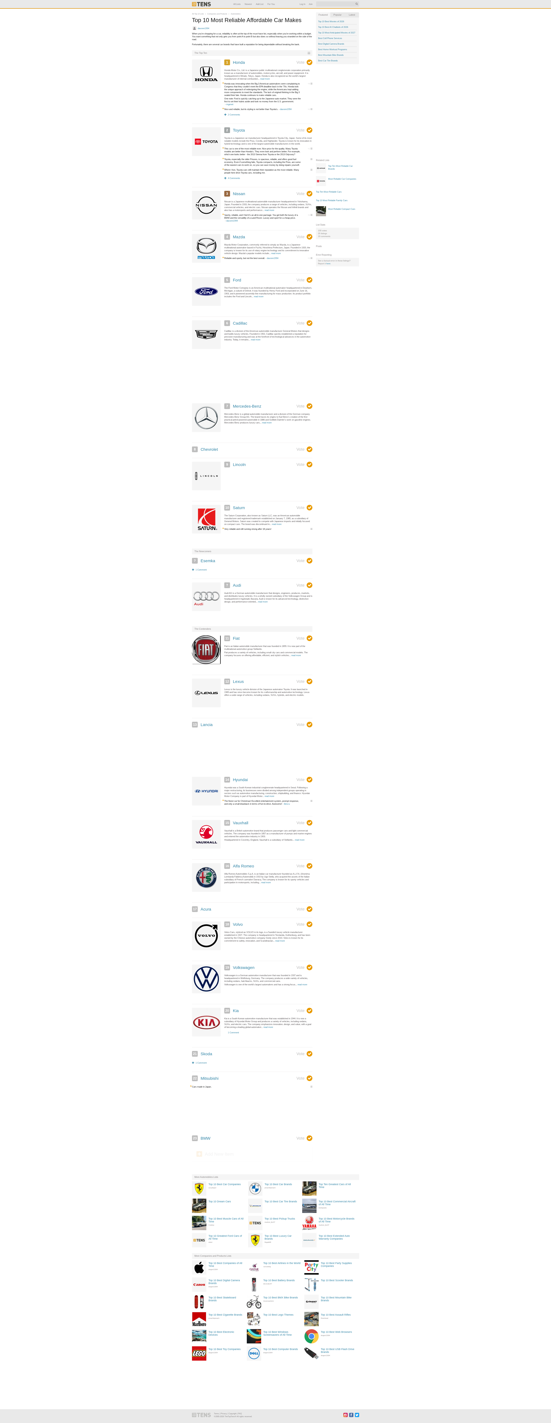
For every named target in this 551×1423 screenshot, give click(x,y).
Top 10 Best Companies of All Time (225, 1264)
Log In (302, 4)
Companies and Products (217, 14)
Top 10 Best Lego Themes (278, 1314)
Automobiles (235, 14)
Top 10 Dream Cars (219, 1201)
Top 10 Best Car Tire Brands (281, 1201)
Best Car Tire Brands (328, 60)
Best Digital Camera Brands (331, 44)
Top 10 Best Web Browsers (336, 1332)
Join (310, 4)
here (328, 263)
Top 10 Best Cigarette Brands (225, 1314)
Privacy (224, 1414)
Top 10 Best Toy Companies (224, 1349)
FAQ (240, 1414)
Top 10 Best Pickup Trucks (280, 1218)
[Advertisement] (252, 380)
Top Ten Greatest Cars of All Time (335, 1186)
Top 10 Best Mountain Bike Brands (336, 1299)
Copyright (232, 1414)
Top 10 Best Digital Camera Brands (224, 1282)
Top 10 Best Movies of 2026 (331, 21)
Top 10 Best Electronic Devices (221, 1333)
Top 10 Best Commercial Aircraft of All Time (337, 1203)
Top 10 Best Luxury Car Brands (278, 1237)
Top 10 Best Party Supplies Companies (336, 1264)
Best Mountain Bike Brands (331, 55)
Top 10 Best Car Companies (224, 1184)
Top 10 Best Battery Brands (279, 1280)
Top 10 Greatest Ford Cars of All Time (225, 1237)
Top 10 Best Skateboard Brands (222, 1299)
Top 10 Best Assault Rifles (336, 1314)
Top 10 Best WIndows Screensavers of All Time (277, 1333)
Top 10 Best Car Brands (278, 1184)
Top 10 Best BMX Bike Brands (280, 1297)
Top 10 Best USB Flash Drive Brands (337, 1350)
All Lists (236, 4)
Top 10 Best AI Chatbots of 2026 (333, 27)
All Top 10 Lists (198, 14)
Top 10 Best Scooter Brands (337, 1280)
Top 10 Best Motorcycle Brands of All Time (336, 1220)
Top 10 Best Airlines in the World (281, 1263)
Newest (248, 4)
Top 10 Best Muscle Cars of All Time (226, 1220)
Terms (216, 1414)
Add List (259, 4)
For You (271, 4)
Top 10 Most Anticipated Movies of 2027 (336, 32)
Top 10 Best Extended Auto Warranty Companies (334, 1237)
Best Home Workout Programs (332, 49)
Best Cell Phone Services (330, 38)
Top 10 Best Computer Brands (280, 1349)
